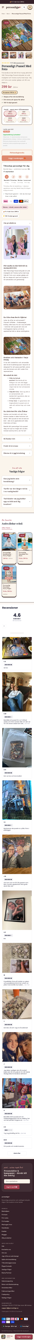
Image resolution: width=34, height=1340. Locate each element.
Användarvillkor (7, 1288)
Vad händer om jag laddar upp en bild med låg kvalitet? (17, 501)
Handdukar (5, 1228)
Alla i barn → (7, 528)
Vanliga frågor (6, 1298)
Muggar (4, 1234)
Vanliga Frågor (7, 1269)
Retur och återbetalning (10, 1284)
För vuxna (5, 1218)
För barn (4, 1214)
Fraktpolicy (6, 1294)
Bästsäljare (5, 1211)
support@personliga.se (10, 1308)
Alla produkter (6, 1238)
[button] (17, 62)
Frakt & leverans (17, 446)
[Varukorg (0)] (30, 7)
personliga (13, 7)
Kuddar (4, 1231)
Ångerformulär (7, 1266)
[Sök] (24, 7)
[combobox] (4, 626)
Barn (8, 13)
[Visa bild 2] (13, 55)
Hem (3, 13)
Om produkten (17, 223)
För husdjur (5, 1221)
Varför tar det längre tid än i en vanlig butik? (17, 490)
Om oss (4, 1253)
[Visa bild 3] (21, 55)
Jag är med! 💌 (11, 1187)
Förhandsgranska (17, 153)
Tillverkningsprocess (9, 1263)
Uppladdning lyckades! (11, 135)
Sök (3, 1246)
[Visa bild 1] (5, 55)
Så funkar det (17, 439)
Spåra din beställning (9, 1259)
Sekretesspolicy (7, 1281)
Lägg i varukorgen (24, 1337)
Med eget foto (7, 1224)
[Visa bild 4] (29, 55)
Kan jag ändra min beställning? (17, 480)
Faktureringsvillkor (8, 1291)
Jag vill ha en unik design (10, 1256)
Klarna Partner (6, 1273)
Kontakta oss (6, 1249)
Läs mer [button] (27, 723)
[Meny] (3, 7)
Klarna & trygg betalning (17, 453)
